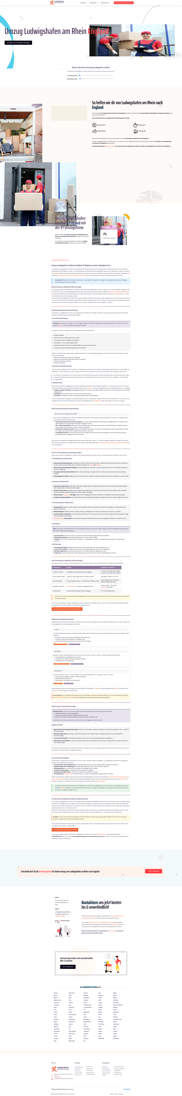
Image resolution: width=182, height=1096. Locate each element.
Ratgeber (56, 273)
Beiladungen (97, 401)
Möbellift (122, 779)
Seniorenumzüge (110, 442)
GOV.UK (60, 325)
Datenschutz (121, 1094)
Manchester (117, 292)
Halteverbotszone (59, 518)
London (112, 292)
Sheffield (61, 697)
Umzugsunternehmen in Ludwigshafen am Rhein (72, 275)
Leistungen (82, 3)
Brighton (56, 690)
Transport (90, 388)
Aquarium (103, 587)
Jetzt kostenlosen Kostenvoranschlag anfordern (67, 609)
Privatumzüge (59, 779)
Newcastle (70, 697)
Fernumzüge (111, 777)
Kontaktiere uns (102, 834)
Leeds (56, 697)
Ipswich (98, 465)
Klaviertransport (71, 586)
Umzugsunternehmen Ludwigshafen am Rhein (59, 1094)
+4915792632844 (60, 916)
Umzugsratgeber (105, 3)
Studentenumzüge (121, 442)
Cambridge (117, 294)
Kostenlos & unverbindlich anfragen (18, 43)
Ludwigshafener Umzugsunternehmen (59, 260)
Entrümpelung (68, 774)
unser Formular (112, 931)
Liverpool (97, 688)
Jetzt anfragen (153, 871)
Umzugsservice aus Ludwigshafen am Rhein (101, 922)
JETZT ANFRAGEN (68, 967)
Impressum (116, 1094)
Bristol (117, 688)
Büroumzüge (101, 442)
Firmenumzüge (119, 777)
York (125, 294)
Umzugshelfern (101, 781)
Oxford (91, 465)
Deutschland (66, 495)
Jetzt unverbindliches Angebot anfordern (65, 830)
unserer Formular (110, 146)
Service (62, 788)
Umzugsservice (93, 3)
